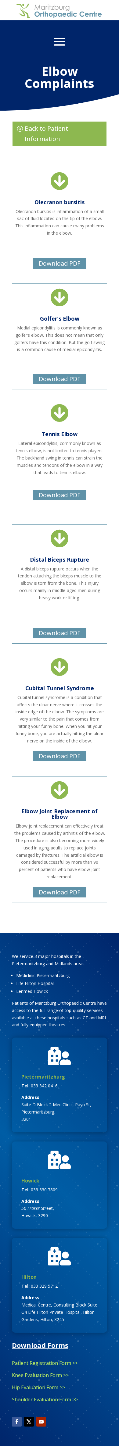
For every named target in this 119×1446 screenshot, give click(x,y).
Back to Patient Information (46, 133)
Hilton (29, 1277)
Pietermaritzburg (43, 1076)
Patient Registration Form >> (45, 1363)
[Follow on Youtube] (41, 1422)
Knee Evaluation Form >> (40, 1375)
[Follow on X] (29, 1422)
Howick (30, 1180)
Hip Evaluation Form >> (38, 1387)
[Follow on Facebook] (17, 1422)
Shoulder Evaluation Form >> (45, 1399)
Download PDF (59, 263)
